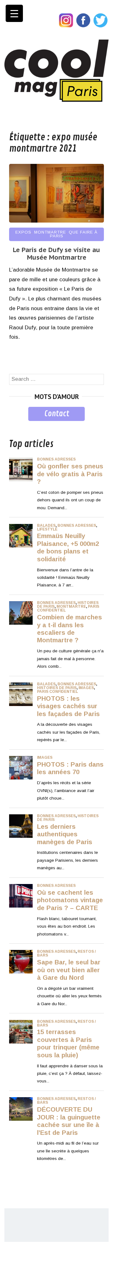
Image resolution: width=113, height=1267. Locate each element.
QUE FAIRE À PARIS (74, 234)
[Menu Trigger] (14, 13)
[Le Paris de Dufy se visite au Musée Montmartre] (56, 221)
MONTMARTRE (50, 232)
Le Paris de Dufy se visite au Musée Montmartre (56, 253)
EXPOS (23, 232)
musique (19, 426)
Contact (56, 414)
